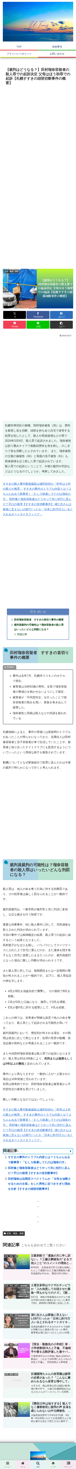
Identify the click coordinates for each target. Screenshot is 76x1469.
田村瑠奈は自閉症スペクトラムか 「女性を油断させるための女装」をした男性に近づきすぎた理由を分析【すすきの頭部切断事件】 (39, 1184)
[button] (61, 325)
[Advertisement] (38, 126)
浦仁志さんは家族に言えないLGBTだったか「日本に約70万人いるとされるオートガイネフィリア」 (38, 509)
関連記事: (22, 634)
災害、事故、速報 (15, 1233)
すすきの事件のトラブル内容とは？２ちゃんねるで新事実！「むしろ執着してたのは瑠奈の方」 (37, 494)
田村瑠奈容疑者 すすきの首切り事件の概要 (39, 619)
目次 (33, 611)
